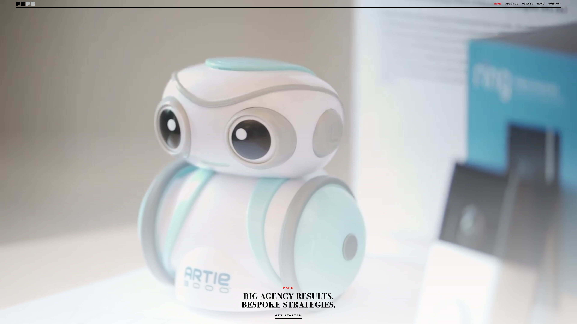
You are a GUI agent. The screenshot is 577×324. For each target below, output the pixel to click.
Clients (527, 4)
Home (498, 4)
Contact (554, 4)
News (540, 4)
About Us (511, 4)
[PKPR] (25, 4)
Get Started (288, 315)
